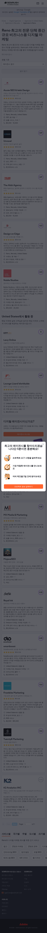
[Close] (43, 444)
